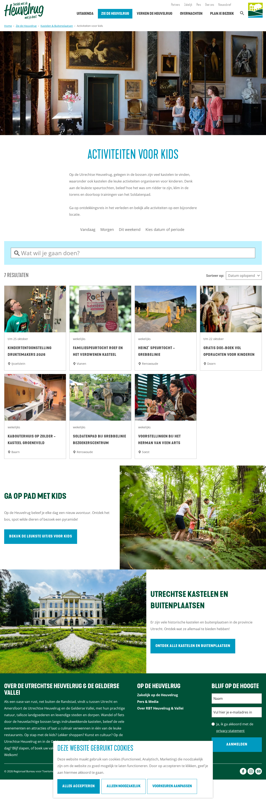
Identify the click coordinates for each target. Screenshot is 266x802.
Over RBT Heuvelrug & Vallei (160, 708)
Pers (198, 5)
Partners (175, 5)
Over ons (209, 5)
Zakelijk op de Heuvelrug (157, 695)
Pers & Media (148, 701)
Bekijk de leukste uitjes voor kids (40, 536)
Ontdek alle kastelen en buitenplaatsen (192, 646)
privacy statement (230, 730)
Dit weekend (129, 229)
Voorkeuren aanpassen (172, 786)
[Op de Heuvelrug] (255, 10)
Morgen (107, 229)
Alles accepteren (78, 786)
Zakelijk (188, 5)
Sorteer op (215, 275)
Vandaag (87, 229)
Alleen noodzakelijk (123, 786)
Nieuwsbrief (224, 5)
